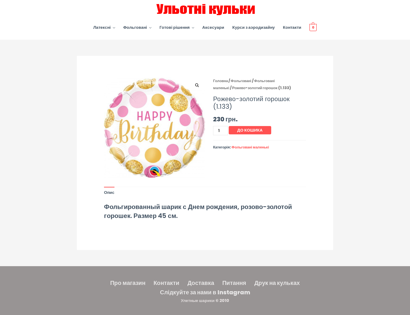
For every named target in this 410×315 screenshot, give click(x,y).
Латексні (102, 27)
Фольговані (135, 27)
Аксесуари (213, 27)
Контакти (292, 27)
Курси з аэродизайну (253, 27)
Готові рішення (175, 27)
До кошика (250, 130)
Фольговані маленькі (250, 147)
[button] (197, 85)
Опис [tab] (109, 192)
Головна (220, 80)
